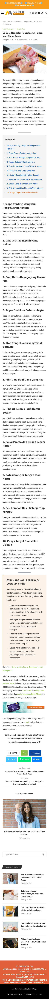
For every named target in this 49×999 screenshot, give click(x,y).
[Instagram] (36, 13)
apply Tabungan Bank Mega (29, 694)
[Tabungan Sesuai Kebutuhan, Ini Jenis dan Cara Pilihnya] (10, 895)
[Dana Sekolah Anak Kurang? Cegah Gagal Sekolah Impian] (10, 927)
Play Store (39, 690)
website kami (8, 683)
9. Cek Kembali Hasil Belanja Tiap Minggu (25, 188)
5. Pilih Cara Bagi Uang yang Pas (21, 171)
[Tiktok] (42, 13)
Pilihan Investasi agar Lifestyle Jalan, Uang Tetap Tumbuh (33, 942)
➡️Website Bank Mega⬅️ (13, 3)
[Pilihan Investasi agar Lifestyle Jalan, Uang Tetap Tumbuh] (10, 943)
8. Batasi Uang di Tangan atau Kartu (22, 184)
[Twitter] (33, 13)
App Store (26, 690)
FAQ (40, 994)
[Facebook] (30, 13)
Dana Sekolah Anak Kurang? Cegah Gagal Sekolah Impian (33, 924)
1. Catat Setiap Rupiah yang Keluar (21, 153)
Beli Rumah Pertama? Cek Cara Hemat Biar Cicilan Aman (32, 877)
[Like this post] (25, 753)
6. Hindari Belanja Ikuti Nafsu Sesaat (23, 175)
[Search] (46, 13)
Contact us (30, 994)
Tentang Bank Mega (14, 994)
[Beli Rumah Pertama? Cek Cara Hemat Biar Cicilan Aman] (24, 813)
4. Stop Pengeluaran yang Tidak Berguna (24, 166)
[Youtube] (39, 13)
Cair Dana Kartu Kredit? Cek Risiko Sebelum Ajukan (33, 908)
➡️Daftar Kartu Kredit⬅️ (24, 5)
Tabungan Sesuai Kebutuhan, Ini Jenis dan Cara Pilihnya (32, 894)
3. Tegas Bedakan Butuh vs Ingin (21, 162)
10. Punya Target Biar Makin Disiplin (22, 192)
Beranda (6, 21)
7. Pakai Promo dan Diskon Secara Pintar (24, 179)
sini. (27, 722)
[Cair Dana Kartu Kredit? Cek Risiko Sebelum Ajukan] (10, 911)
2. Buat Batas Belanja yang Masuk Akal (24, 157)
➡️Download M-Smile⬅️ (33, 3)
